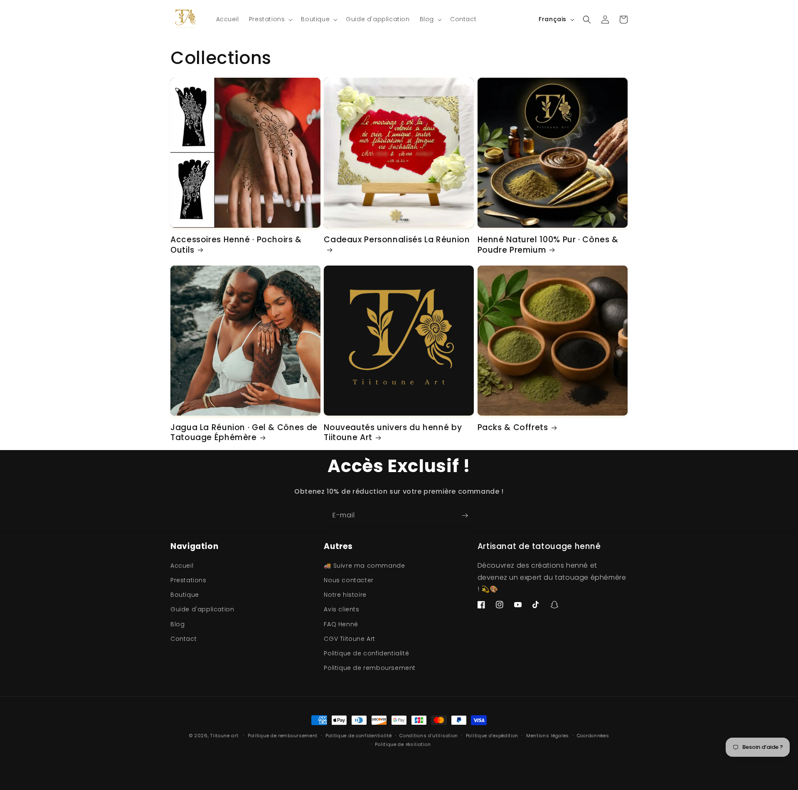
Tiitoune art (224, 735)
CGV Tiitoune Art (349, 639)
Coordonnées (593, 735)
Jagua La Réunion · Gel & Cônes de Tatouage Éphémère (244, 433)
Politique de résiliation (403, 744)
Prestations (188, 580)
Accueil (181, 565)
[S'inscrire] (465, 515)
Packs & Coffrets (513, 428)
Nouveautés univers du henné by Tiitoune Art (393, 433)
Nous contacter (348, 580)
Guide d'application (202, 609)
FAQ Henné (341, 624)
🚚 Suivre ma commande (364, 565)
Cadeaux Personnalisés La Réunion (397, 240)
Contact (183, 639)
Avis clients (341, 609)
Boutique (184, 595)
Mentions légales (547, 735)
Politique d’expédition (492, 735)
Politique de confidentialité (366, 653)
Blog (177, 624)
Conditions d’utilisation (428, 735)
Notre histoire (345, 595)
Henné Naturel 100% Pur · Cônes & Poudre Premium (548, 245)
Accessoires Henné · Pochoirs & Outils (236, 245)
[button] (270, 19)
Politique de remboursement (370, 668)
